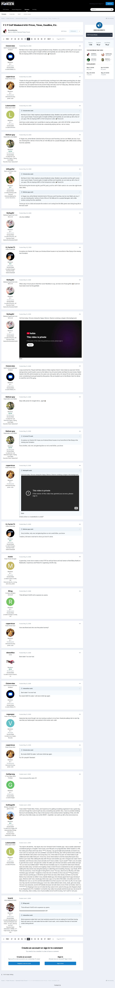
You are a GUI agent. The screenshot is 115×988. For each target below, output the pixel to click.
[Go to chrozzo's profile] (88, 59)
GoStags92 (10, 805)
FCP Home (6, 9)
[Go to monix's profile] (10, 566)
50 (22, 39)
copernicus (10, 77)
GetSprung (10, 774)
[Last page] (53, 39)
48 (15, 39)
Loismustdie (10, 106)
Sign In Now (60, 963)
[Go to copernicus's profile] (10, 86)
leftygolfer (10, 169)
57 (45, 39)
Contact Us (57, 985)
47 (11, 39)
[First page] (3, 39)
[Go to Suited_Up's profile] (102, 54)
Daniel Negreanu (16, 9)
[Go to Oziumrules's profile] (10, 57)
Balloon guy (10, 135)
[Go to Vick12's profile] (10, 907)
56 (41, 39)
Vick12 (10, 898)
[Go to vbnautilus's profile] (10, 662)
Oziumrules (10, 46)
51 (25, 39)
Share (64, 31)
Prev (7, 39)
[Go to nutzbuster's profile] (5, 31)
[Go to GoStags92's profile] (10, 816)
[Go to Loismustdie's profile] (10, 115)
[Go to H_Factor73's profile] (10, 256)
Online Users (27, 14)
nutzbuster (13, 30)
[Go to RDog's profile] (10, 602)
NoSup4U (10, 213)
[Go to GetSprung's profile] (10, 785)
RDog (10, 591)
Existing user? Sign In (96, 3)
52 (28, 39)
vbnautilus (10, 653)
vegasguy (10, 714)
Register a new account (24, 963)
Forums (4, 14)
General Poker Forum (23, 32)
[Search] (112, 9)
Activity (34, 9)
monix (10, 557)
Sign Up (110, 3)
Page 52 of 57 (61, 39)
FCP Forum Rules (92, 34)
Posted (25, 46)
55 (38, 39)
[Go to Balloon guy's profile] (10, 144)
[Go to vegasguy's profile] (10, 723)
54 (35, 39)
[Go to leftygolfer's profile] (10, 180)
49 (18, 39)
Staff (19, 14)
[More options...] (80, 46)
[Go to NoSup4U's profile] (10, 224)
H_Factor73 (10, 247)
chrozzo (93, 59)
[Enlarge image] (48, 53)
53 (31, 39)
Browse (27, 9)
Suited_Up (109, 53)
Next (49, 39)
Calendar (12, 14)
